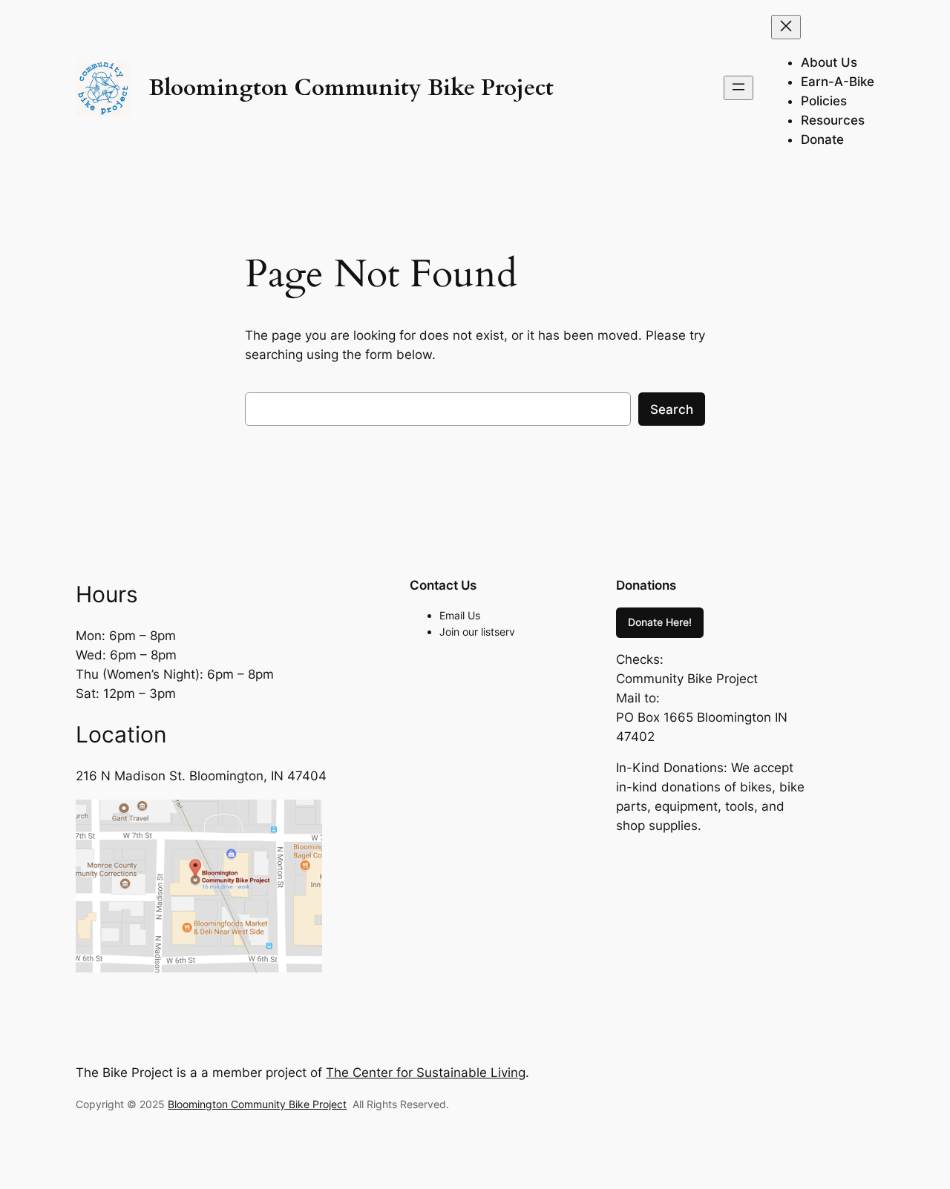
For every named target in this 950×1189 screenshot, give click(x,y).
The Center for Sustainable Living (425, 1072)
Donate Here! (660, 622)
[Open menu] (738, 88)
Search (671, 409)
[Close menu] (786, 27)
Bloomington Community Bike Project (351, 88)
